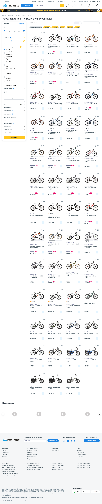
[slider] (4, 30)
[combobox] (91, 23)
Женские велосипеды (33, 465)
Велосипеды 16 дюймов (83, 467)
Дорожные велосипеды (8, 478)
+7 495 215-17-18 (95, 1)
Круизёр (8, 73)
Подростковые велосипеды (35, 467)
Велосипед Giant (56, 467)
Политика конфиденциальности (19, 497)
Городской (9, 56)
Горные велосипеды (8, 465)
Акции (34, 1)
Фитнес (8, 71)
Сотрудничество (81, 454)
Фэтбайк (8, 78)
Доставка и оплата (32, 448)
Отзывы (29, 452)
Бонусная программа (33, 459)
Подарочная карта (32, 454)
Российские (17, 15)
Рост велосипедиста (9, 98)
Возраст (6, 95)
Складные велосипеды (8, 467)
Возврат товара (31, 456)
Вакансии (79, 450)
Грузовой (8, 75)
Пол (5, 104)
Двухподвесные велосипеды (10, 473)
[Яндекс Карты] (86, 491)
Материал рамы (8, 123)
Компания (40, 1)
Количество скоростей (10, 117)
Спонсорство (80, 452)
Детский (8, 61)
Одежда (4, 456)
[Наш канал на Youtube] (68, 440)
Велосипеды (10, 15)
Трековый (8, 80)
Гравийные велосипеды (8, 471)
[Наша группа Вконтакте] (64, 440)
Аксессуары (5, 452)
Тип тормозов (7, 114)
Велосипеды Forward (58, 465)
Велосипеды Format (57, 469)
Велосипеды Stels (57, 463)
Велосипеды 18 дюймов (83, 465)
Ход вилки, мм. (8, 129)
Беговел (8, 64)
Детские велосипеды (33, 463)
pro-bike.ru (7, 495)
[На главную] (11, 5)
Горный (8, 49)
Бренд (5, 91)
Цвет (5, 120)
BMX (7, 66)
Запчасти (4, 454)
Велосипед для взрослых (34, 469)
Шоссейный (9, 54)
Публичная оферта (6, 497)
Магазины (60, 1)
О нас (78, 448)
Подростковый (10, 59)
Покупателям (50, 1)
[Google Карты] (95, 491)
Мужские (24, 15)
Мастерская (55, 450)
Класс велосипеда (9, 47)
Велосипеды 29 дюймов (83, 463)
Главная (4, 15)
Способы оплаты (32, 450)
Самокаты (5, 448)
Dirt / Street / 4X (10, 68)
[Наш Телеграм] (71, 440)
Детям (4, 450)
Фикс (7, 83)
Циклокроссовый (11, 85)
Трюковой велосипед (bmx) (9, 476)
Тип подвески (7, 110)
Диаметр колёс (8, 88)
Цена (5, 27)
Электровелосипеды (8, 480)
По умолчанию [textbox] (88, 22)
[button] (51, 10)
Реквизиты (80, 456)
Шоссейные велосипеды (9, 469)
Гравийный (9, 52)
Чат (75, 1)
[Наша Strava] (74, 440)
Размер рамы (7, 126)
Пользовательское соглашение (35, 497)
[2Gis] (76, 491)
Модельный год (8, 107)
